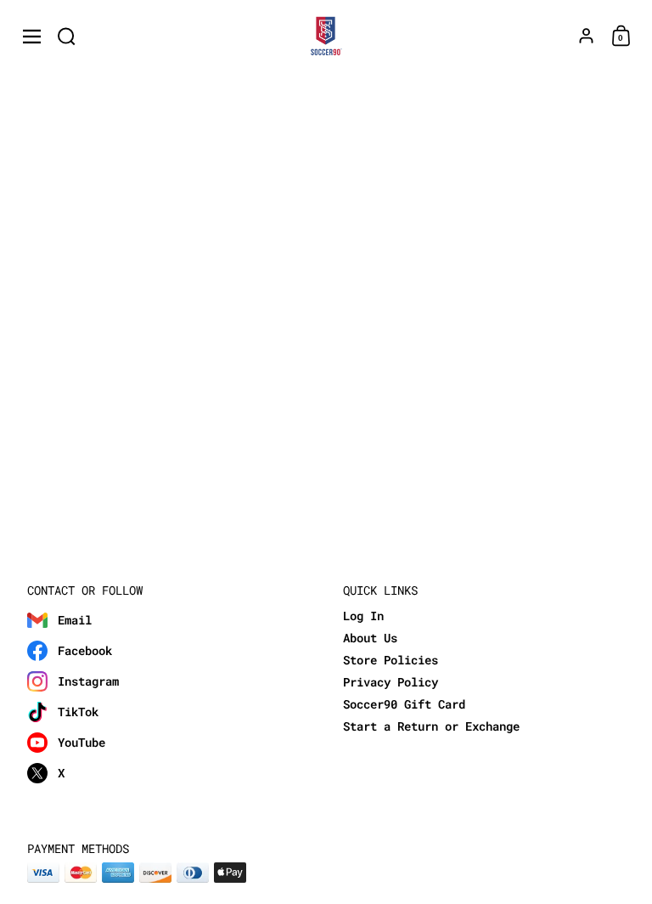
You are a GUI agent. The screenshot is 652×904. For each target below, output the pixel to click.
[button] (66, 36)
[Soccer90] (326, 36)
